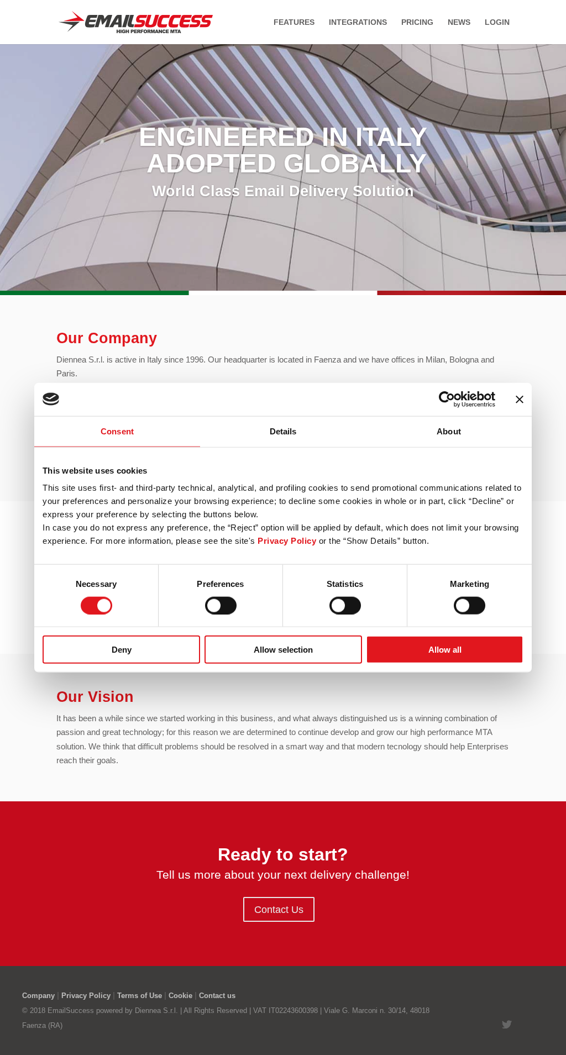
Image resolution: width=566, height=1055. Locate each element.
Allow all (445, 649)
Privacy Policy (86, 995)
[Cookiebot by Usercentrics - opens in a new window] (447, 399)
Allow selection (283, 649)
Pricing (417, 22)
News (459, 22)
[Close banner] (519, 399)
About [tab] (449, 430)
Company (38, 995)
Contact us (217, 995)
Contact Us (278, 909)
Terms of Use (139, 995)
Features (294, 22)
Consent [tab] (117, 430)
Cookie (180, 995)
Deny (122, 649)
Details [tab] (283, 430)
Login (497, 22)
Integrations (358, 22)
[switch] (221, 605)
